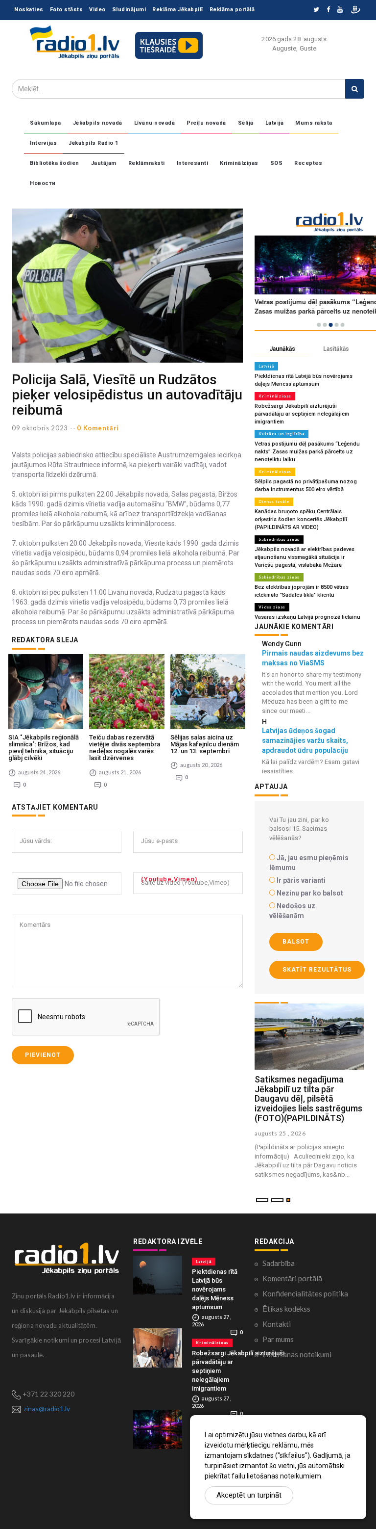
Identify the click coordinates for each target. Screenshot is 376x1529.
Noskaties (29, 9)
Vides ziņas (271, 607)
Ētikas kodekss (286, 1308)
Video (97, 9)
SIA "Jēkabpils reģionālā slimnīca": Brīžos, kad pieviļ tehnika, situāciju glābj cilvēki (43, 748)
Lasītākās (336, 348)
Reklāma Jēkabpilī (177, 9)
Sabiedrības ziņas (279, 539)
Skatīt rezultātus (317, 969)
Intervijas (43, 143)
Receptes (308, 163)
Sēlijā (246, 123)
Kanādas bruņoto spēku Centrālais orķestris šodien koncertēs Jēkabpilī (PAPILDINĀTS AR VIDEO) (301, 519)
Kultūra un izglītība (281, 433)
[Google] (340, 10)
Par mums (278, 1339)
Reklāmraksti (146, 163)
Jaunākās (282, 348)
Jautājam (104, 163)
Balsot (295, 941)
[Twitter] (316, 10)
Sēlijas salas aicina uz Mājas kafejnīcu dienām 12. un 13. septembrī (204, 744)
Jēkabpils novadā (97, 123)
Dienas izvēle (273, 501)
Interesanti (193, 163)
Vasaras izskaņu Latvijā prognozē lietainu (307, 617)
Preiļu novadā (206, 123)
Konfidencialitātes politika (305, 1293)
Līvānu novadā (154, 123)
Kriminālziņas (239, 163)
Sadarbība (278, 1263)
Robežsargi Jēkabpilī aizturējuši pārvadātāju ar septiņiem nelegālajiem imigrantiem (302, 414)
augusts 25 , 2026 (280, 1133)
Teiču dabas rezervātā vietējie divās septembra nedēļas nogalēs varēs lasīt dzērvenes (124, 748)
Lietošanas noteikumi (296, 1354)
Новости (43, 183)
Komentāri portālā (292, 1278)
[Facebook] (328, 10)
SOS (276, 163)
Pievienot (43, 1055)
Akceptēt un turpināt (249, 1495)
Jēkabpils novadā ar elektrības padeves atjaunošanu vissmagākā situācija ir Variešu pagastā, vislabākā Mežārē (304, 557)
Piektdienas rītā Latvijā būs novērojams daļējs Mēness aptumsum (214, 1289)
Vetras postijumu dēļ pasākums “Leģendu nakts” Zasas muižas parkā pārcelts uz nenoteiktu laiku (307, 452)
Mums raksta (313, 123)
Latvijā (274, 123)
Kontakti (276, 1323)
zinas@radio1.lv (47, 1408)
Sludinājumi (129, 9)
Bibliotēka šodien (54, 163)
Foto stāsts (66, 9)
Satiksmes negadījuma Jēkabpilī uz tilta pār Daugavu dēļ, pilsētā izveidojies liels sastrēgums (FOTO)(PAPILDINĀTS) (308, 1098)
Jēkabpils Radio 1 (93, 143)
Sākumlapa (45, 123)
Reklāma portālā (232, 9)
